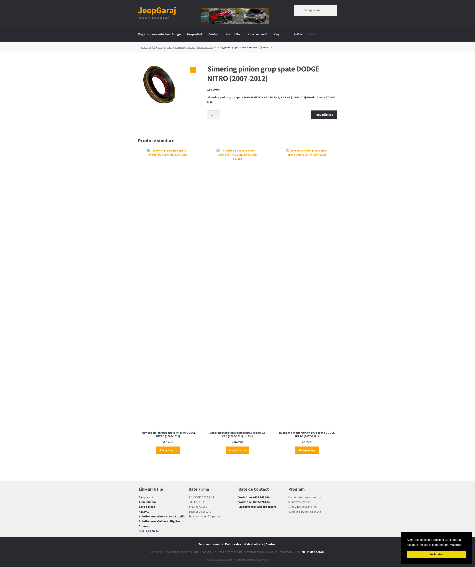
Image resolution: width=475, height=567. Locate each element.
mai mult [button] (455, 544)
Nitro (169, 47)
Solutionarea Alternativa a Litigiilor (163, 516)
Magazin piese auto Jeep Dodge (159, 34)
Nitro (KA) (179, 47)
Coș (276, 34)
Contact (214, 34)
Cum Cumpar (147, 502)
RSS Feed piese (149, 531)
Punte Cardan (204, 47)
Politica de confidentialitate (244, 544)
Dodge (161, 47)
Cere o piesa (147, 507)
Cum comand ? (258, 34)
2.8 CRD (191, 47)
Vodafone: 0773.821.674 (253, 502)
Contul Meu (233, 34)
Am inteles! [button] (436, 554)
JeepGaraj (157, 10)
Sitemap (144, 526)
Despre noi (146, 497)
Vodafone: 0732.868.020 (253, 497)
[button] (193, 70)
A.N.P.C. (144, 511)
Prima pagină (148, 47)
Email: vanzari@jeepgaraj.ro (257, 507)
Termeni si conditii (210, 544)
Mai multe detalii (313, 552)
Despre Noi (194, 34)
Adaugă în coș (324, 114)
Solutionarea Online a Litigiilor (159, 521)
